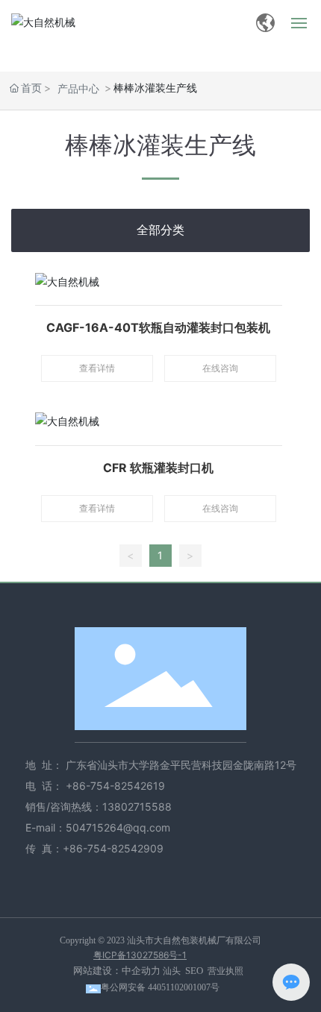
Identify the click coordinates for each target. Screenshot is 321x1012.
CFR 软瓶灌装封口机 (158, 467)
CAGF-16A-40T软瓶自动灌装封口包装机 (158, 327)
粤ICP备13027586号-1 (140, 955)
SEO (194, 970)
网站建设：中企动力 (116, 970)
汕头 (172, 971)
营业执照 (225, 971)
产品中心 (78, 88)
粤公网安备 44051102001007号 (160, 987)
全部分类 (160, 230)
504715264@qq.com (118, 827)
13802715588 (137, 806)
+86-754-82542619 (117, 785)
